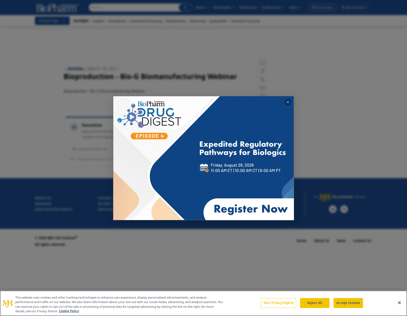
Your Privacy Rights (278, 303)
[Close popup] (288, 102)
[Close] (399, 302)
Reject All (314, 303)
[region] (203, 303)
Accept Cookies (348, 303)
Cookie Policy (69, 311)
